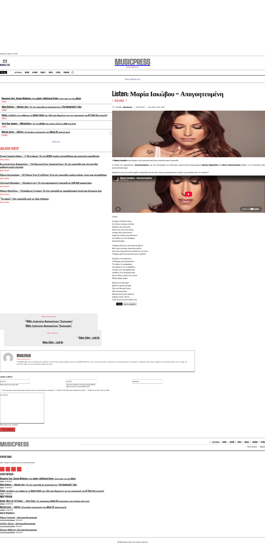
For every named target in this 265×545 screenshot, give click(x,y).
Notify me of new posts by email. (99, 390)
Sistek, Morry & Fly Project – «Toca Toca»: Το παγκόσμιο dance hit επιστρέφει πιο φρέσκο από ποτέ (44, 501)
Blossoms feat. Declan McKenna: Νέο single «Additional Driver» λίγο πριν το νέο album (41, 98)
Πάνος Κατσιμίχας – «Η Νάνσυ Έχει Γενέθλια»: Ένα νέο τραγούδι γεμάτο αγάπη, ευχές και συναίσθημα (53, 174)
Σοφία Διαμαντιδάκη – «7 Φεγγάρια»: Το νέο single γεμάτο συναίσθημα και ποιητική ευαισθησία (49, 155)
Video (4, 102)
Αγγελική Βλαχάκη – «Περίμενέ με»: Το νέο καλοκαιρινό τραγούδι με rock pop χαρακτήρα (46, 182)
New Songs (4, 159)
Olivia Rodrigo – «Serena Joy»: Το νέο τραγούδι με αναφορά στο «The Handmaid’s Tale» (42, 106)
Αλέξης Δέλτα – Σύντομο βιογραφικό (17, 523)
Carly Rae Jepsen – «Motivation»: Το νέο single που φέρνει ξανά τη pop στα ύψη (39, 123)
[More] (261, 107)
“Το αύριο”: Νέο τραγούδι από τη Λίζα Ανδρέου (24, 198)
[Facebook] (239, 107)
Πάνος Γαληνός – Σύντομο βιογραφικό (18, 517)
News (4, 110)
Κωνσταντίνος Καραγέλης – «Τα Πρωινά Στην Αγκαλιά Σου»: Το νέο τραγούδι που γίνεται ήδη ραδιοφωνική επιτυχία (49, 165)
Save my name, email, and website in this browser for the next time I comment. (28, 390)
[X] (246, 107)
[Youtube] (28, 367)
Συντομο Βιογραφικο (7, 520)
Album (4, 135)
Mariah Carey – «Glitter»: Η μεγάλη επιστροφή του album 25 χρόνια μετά (36, 132)
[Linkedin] (254, 107)
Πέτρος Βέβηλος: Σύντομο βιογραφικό (18, 529)
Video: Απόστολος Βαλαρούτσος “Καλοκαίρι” (49, 325)
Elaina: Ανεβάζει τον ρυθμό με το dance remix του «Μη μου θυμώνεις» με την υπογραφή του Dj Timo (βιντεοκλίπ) (54, 115)
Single (2, 504)
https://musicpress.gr (23, 359)
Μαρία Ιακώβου (130, 304)
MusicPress (127, 107)
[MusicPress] (114, 107)
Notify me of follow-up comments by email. (71, 390)
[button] (72, 72)
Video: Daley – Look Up (52, 342)
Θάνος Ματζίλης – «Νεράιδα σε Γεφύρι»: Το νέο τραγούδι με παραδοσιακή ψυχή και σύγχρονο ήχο (51, 190)
